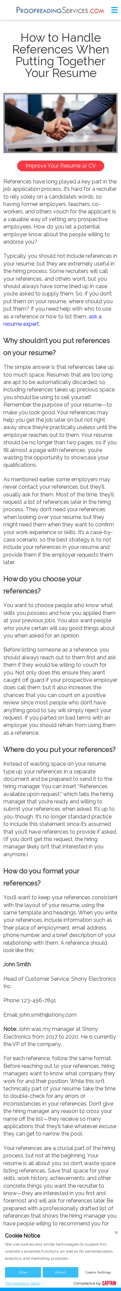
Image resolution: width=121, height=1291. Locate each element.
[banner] (60, 10)
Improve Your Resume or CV (61, 166)
